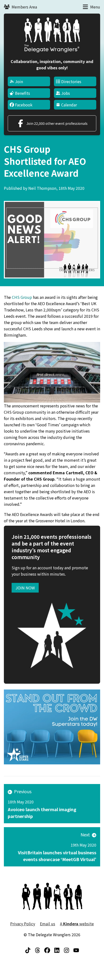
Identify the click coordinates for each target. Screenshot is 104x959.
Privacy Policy (22, 924)
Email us (47, 924)
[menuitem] (29, 81)
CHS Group (22, 297)
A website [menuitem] (77, 924)
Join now (25, 588)
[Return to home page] (52, 34)
